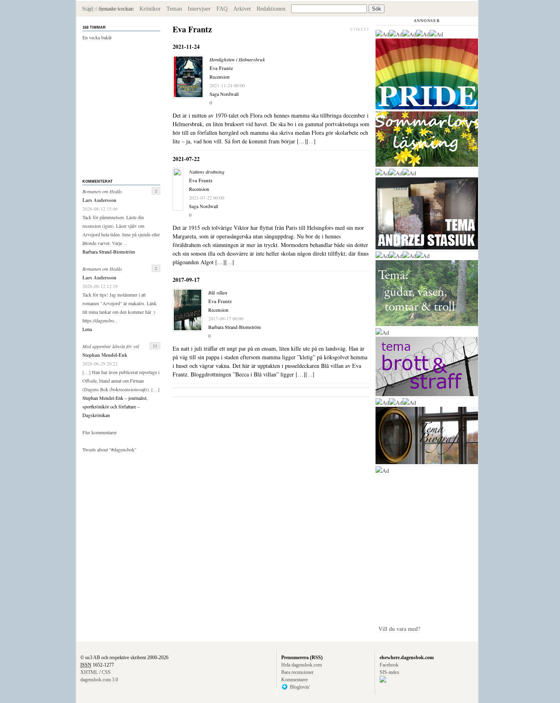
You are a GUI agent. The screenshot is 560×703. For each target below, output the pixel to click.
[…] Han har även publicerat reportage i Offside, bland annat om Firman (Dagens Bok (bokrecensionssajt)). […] (120, 380)
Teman (174, 9)
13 (155, 346)
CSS (106, 672)
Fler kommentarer (99, 432)
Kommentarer (294, 680)
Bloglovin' (300, 687)
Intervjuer (199, 9)
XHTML (89, 672)
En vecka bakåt (97, 37)
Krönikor (150, 9)
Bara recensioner (297, 672)
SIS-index (389, 672)
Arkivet (242, 9)
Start (87, 9)
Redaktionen (271, 9)
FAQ (222, 9)
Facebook (389, 665)
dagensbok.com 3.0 (99, 680)
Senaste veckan (116, 9)
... (311, 141)
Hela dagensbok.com (301, 665)
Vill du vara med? (399, 629)
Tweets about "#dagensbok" (109, 449)
